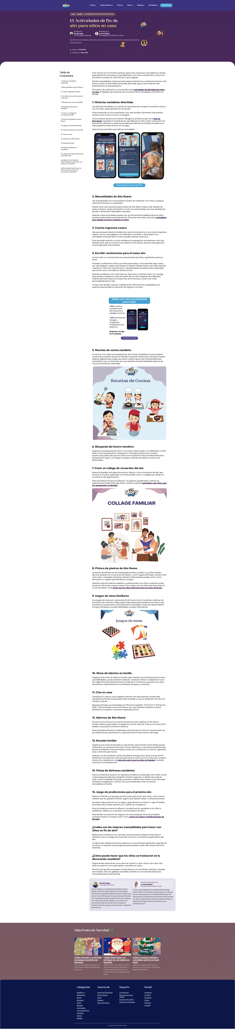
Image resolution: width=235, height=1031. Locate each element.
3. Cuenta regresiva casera (70, 92)
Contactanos (124, 992)
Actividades (152, 5)
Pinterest (147, 1003)
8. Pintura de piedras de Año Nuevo (71, 120)
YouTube (147, 995)
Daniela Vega (78, 33)
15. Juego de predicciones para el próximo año (72, 155)
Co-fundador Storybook (82, 35)
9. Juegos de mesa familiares (71, 125)
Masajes (140, 5)
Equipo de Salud (103, 1003)
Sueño (92, 5)
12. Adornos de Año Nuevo (70, 139)
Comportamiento (105, 5)
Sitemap (100, 1000)
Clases (119, 5)
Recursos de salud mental (126, 996)
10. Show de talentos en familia (72, 130)
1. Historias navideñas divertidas (68, 82)
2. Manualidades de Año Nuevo (72, 87)
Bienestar (80, 1000)
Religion (80, 1018)
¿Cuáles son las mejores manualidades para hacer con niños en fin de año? (71, 162)
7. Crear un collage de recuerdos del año (68, 114)
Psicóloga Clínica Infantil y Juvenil (111, 35)
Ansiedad (80, 1013)
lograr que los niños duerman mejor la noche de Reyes (137, 588)
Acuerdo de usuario (126, 999)
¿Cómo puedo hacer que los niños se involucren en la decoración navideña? (71, 170)
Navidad (79, 14)
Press (99, 998)
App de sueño (102, 995)
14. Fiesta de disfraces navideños (69, 148)
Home (73, 14)
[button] (93, 5)
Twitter (146, 1000)
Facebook (147, 998)
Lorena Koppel (104, 33)
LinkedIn (147, 1005)
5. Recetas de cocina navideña (72, 102)
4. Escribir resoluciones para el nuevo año (72, 97)
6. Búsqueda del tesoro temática (69, 107)
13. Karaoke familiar (67, 143)
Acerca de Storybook (105, 992)
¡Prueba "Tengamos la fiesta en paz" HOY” (129, 185)
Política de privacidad (127, 1002)
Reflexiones (81, 995)
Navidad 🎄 (81, 992)
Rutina (129, 5)
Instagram (148, 992)
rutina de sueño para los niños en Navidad (136, 760)
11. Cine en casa (66, 134)
